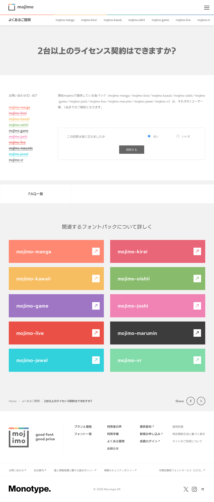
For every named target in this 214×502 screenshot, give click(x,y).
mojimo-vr (16, 160)
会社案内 (39, 470)
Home (13, 401)
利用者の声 (114, 426)
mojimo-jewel (18, 154)
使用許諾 (177, 427)
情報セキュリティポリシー (119, 470)
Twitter (201, 401)
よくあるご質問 (19, 19)
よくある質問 (116, 441)
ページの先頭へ (205, 493)
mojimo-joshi (18, 136)
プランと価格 (83, 426)
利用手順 (113, 434)
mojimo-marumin (21, 148)
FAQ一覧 (35, 193)
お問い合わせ (16, 470)
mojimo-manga (65, 20)
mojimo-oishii (136, 20)
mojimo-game (160, 20)
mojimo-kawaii (113, 20)
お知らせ (113, 448)
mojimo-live (183, 20)
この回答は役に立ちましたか (86, 136)
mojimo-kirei (89, 20)
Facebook (190, 401)
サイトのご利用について (187, 441)
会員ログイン (148, 441)
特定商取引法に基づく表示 (188, 434)
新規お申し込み (150, 434)
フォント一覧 (83, 434)
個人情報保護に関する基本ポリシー (74, 470)
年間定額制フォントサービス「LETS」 (181, 470)
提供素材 (146, 426)
